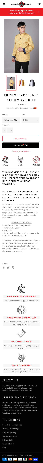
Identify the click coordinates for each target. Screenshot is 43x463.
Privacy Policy (8, 440)
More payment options (20, 151)
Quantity (5, 125)
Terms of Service (9, 436)
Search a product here (12, 425)
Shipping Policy (9, 432)
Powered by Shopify (27, 455)
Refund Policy (8, 444)
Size (23, 114)
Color (4, 114)
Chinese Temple (14, 455)
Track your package (10, 428)
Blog (4, 447)
